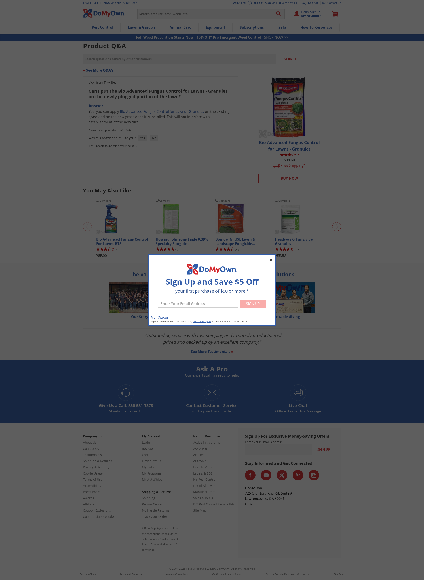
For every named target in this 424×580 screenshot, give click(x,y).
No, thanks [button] (159, 317)
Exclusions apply (202, 321)
